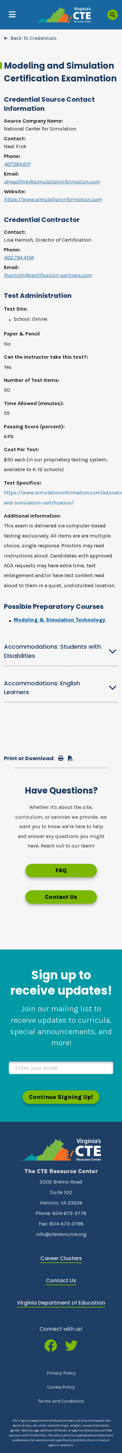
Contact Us (61, 896)
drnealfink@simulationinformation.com (52, 182)
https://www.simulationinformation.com (53, 199)
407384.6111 (17, 164)
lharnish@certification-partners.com (48, 275)
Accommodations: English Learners (42, 687)
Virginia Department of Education (61, 1303)
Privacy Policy (61, 1373)
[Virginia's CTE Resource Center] (61, 1149)
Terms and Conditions (61, 1401)
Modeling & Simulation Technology (59, 620)
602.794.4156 (19, 257)
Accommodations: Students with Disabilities (52, 651)
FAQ (61, 870)
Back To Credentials (33, 38)
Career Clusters (61, 1258)
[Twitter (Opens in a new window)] (71, 1346)
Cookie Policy (61, 1387)
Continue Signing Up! (61, 1097)
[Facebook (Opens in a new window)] (50, 1346)
